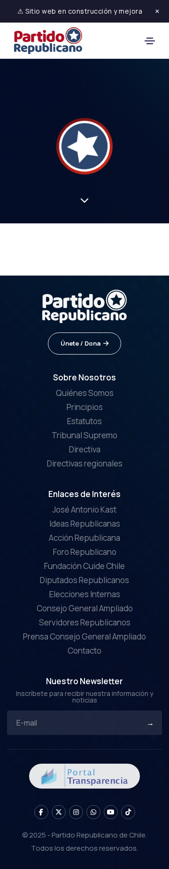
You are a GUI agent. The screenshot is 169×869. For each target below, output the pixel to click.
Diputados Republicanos (84, 580)
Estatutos (84, 421)
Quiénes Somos (85, 392)
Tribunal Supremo (84, 435)
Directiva (84, 449)
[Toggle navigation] (150, 41)
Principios (85, 407)
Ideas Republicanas (84, 523)
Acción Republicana (84, 537)
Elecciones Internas (84, 594)
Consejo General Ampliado (85, 608)
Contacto (84, 650)
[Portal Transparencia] (84, 775)
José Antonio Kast (84, 509)
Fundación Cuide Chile (84, 566)
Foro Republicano (84, 551)
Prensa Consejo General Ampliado (84, 636)
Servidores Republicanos (85, 622)
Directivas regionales (85, 463)
